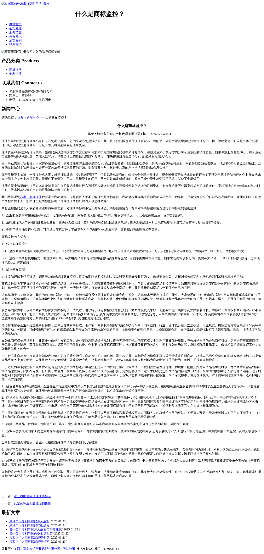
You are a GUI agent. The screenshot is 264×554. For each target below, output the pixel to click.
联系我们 (15, 44)
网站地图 (69, 548)
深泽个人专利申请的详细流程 (29, 525)
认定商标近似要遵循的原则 (32, 503)
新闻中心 (32, 117)
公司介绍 (15, 28)
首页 (20, 117)
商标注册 (15, 69)
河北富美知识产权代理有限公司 (38, 548)
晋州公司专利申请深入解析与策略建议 (35, 529)
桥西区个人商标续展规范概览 (29, 537)
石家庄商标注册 (31, 197)
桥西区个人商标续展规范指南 (29, 541)
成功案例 (15, 40)
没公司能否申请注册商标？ (32, 496)
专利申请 (15, 73)
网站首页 (15, 24)
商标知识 (15, 36)
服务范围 (15, 32)
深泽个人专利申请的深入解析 (29, 521)
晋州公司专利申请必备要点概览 (31, 533)
